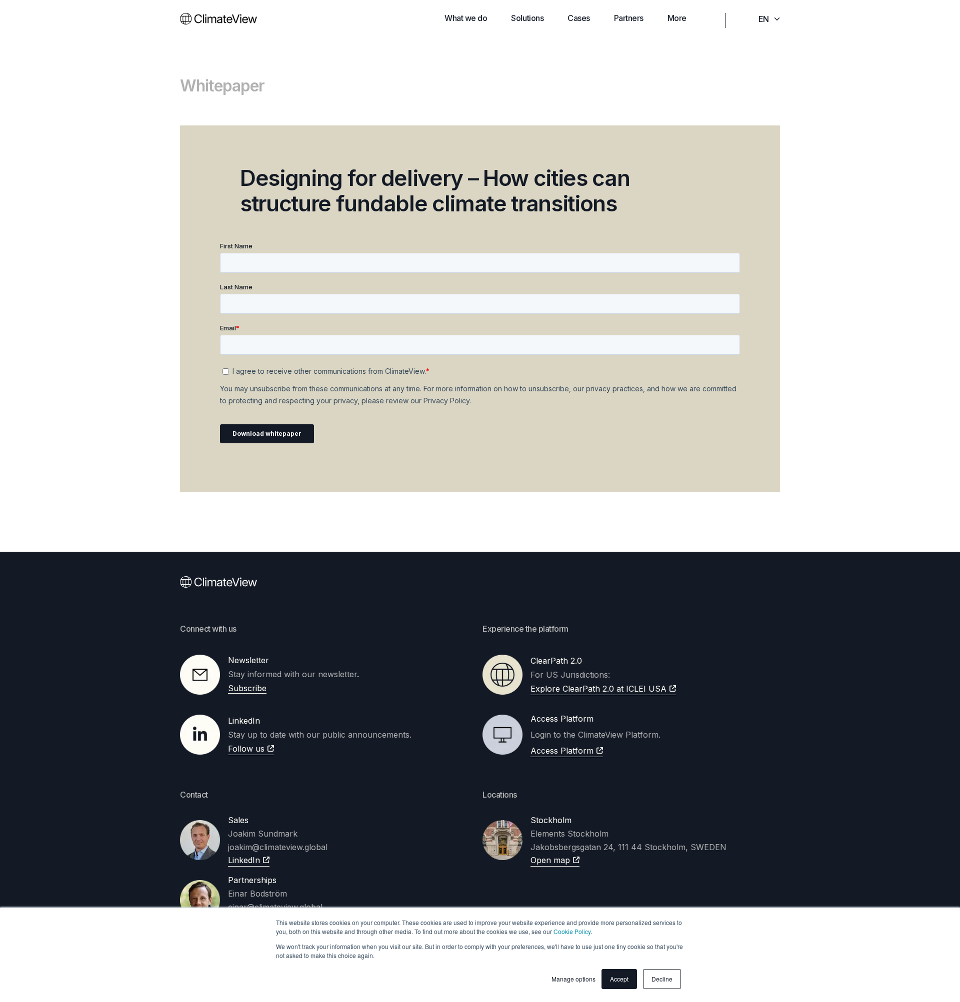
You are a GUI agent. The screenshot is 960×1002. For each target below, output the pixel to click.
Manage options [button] (574, 979)
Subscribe (247, 688)
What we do (465, 18)
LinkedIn (244, 860)
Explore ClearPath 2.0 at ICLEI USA (598, 689)
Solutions (527, 18)
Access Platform (562, 751)
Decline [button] (662, 979)
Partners (629, 18)
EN (763, 19)
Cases (579, 18)
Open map (550, 860)
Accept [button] (619, 979)
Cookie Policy (572, 931)
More (677, 18)
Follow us (246, 749)
